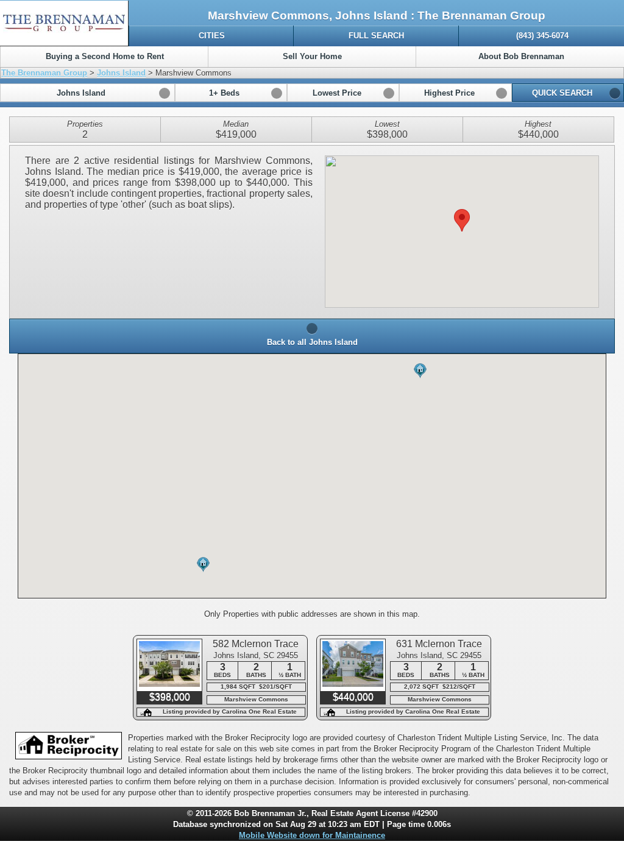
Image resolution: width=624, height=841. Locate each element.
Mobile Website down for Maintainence (312, 835)
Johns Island (121, 72)
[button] (87, 92)
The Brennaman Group (44, 72)
